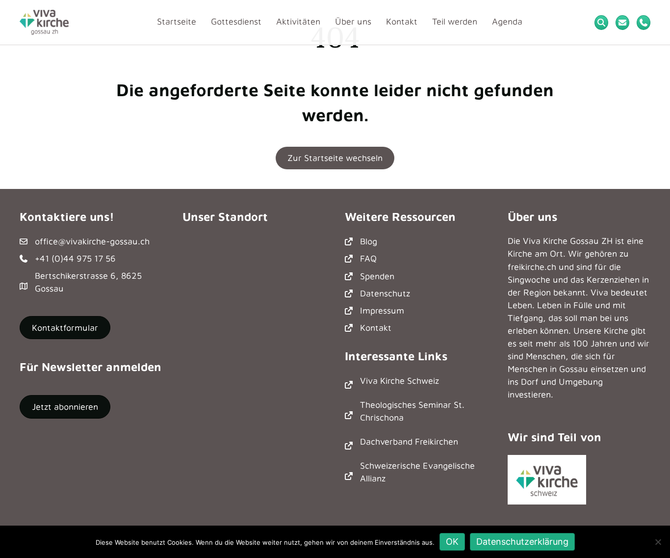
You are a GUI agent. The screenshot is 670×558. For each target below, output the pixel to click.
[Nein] (658, 542)
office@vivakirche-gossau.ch (92, 241)
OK (452, 541)
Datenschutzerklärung (522, 541)
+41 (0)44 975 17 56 (75, 258)
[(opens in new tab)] (547, 479)
